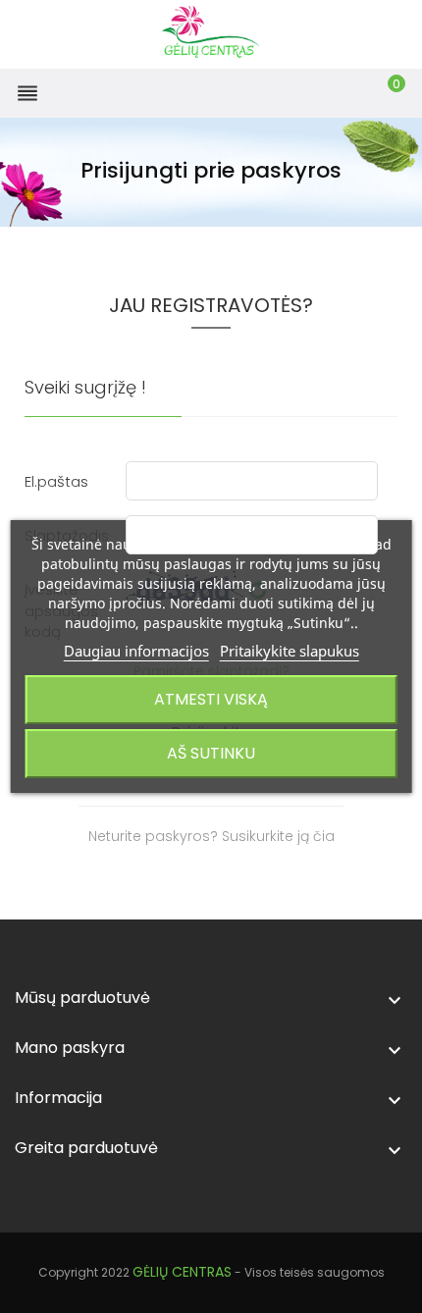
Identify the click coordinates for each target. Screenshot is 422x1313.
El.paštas (56, 481)
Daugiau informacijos (136, 650)
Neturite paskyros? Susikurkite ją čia (211, 836)
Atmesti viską (211, 699)
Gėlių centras (182, 1272)
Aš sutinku (211, 753)
